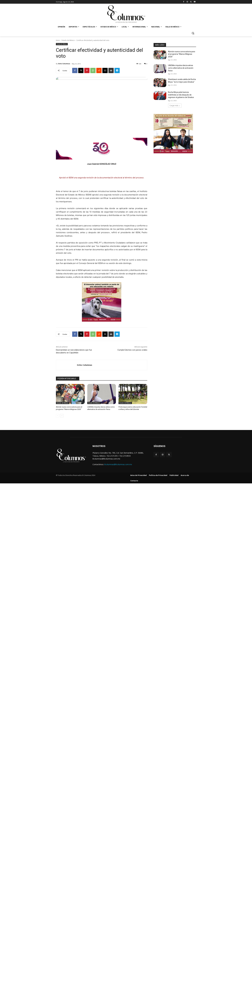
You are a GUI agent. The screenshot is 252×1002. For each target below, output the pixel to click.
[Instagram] (187, 1)
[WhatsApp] (93, 70)
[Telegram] (117, 70)
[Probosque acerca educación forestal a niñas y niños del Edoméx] (133, 394)
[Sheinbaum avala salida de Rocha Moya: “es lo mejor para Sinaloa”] (160, 82)
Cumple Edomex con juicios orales (132, 350)
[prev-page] (57, 415)
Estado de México (68, 40)
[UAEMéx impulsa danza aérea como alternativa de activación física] (101, 394)
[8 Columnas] (126, 14)
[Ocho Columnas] (66, 365)
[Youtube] (194, 1)
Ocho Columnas (64, 64)
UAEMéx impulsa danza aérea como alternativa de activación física (180, 68)
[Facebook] (183, 1)
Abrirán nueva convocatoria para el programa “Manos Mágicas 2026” (181, 54)
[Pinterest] (87, 70)
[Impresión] (111, 70)
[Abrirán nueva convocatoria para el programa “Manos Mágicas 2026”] (70, 394)
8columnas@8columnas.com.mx (118, 464)
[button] (193, 33)
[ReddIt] (99, 70)
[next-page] (61, 415)
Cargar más (174, 105)
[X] (190, 1)
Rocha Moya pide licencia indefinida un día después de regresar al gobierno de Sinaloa (181, 94)
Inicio (58, 40)
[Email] (105, 70)
